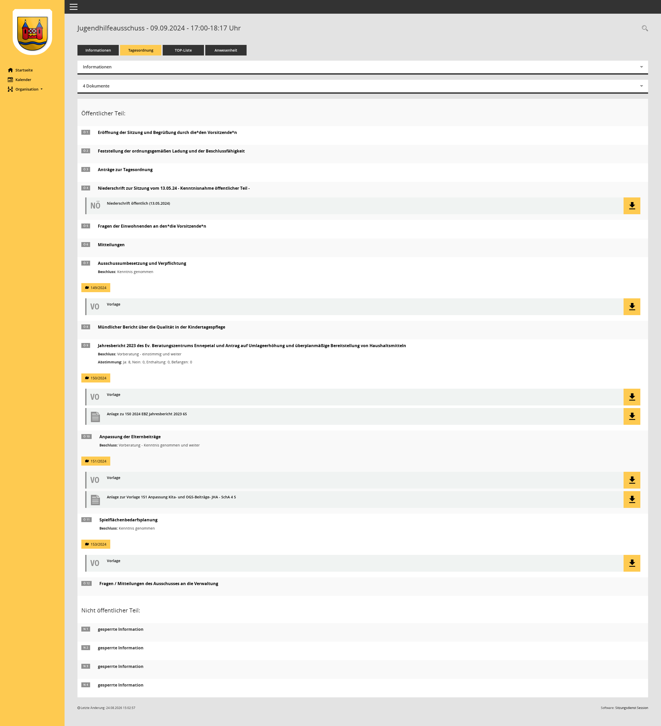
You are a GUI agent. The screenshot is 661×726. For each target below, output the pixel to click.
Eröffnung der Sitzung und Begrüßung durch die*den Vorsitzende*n (167, 132)
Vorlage (113, 304)
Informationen (98, 50)
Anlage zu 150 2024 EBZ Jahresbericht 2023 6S (147, 414)
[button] (32, 89)
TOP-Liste (183, 50)
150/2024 (98, 378)
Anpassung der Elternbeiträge (130, 437)
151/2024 (98, 461)
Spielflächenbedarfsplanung (128, 520)
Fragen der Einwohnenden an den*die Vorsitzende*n (152, 226)
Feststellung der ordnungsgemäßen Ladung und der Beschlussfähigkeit (171, 151)
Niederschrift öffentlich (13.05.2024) (138, 203)
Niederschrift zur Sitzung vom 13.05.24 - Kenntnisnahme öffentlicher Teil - (174, 188)
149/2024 (98, 287)
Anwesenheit (226, 50)
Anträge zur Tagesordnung (125, 169)
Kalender (23, 79)
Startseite (24, 70)
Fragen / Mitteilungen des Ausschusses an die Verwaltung (158, 583)
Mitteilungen (111, 245)
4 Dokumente (96, 86)
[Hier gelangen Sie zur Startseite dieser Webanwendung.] (32, 32)
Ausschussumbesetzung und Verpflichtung (142, 263)
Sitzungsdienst (631, 708)
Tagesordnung (140, 50)
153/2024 (98, 544)
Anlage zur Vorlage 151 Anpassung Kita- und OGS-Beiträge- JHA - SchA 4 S (171, 497)
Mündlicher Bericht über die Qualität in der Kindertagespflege (161, 327)
